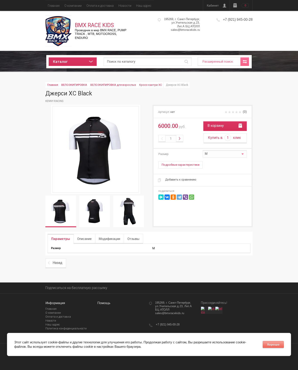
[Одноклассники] (173, 197)
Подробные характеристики (180, 164)
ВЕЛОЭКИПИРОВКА (74, 84)
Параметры (60, 239)
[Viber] (185, 197)
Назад (57, 263)
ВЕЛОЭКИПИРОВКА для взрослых (113, 84)
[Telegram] (179, 197)
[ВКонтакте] (167, 197)
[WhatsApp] (191, 197)
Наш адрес (143, 5)
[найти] (186, 62)
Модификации (109, 239)
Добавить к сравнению (180, 179)
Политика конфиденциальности (66, 328)
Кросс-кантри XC (150, 84)
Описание (84, 239)
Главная (54, 5)
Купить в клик (224, 138)
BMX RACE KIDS (94, 25)
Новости (124, 5)
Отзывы (133, 239)
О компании (73, 5)
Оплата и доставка (100, 5)
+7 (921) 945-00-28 (238, 19)
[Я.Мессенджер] (161, 197)
